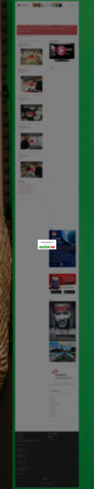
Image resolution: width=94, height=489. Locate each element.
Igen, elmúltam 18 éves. (44, 247)
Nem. (52, 247)
